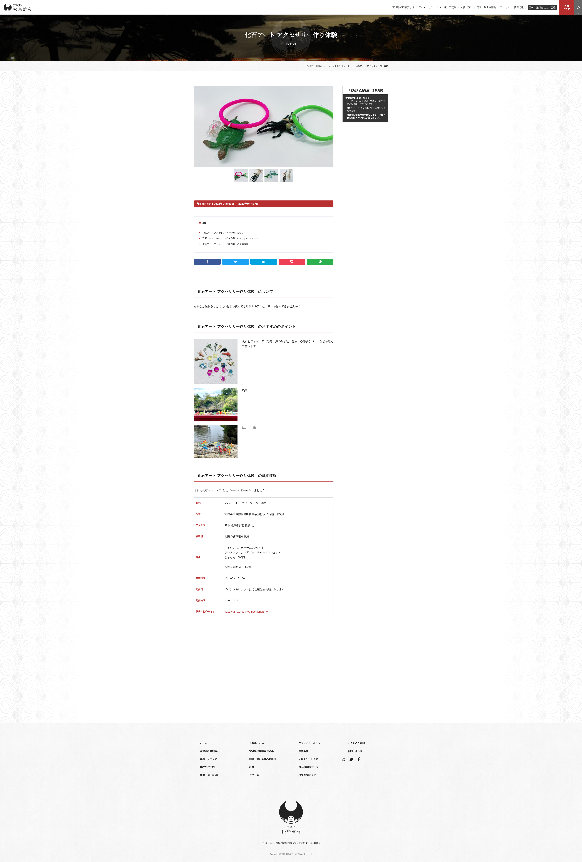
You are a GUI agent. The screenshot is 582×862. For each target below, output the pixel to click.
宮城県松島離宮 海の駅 (261, 751)
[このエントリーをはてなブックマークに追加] (263, 262)
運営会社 (303, 751)
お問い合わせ (355, 751)
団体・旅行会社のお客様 (542, 7)
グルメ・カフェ (426, 7)
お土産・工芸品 (447, 7)
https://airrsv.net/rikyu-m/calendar (244, 611)
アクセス (505, 7)
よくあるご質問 (356, 743)
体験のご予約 (207, 767)
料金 (251, 767)
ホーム (203, 743)
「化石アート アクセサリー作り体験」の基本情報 (224, 244)
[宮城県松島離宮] (17, 7)
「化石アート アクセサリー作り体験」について (223, 233)
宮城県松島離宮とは (403, 7)
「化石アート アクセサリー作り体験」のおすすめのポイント (229, 238)
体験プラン (466, 7)
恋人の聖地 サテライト (311, 767)
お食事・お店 (256, 743)
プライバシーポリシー (311, 743)
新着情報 (519, 7)
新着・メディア (208, 759)
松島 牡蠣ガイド (307, 775)
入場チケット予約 (308, 759)
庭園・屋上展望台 (486, 7)
